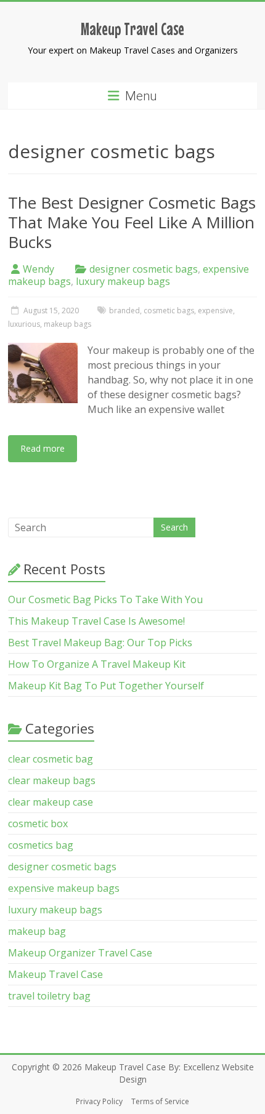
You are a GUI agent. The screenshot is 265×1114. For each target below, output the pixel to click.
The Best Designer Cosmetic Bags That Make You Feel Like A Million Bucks (132, 222)
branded (124, 310)
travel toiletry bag (49, 996)
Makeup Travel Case (132, 29)
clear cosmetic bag (50, 759)
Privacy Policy (99, 1101)
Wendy (38, 269)
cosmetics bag (40, 845)
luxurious (24, 324)
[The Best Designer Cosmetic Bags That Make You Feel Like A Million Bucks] (43, 349)
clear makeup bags (52, 780)
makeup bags (67, 324)
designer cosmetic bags (143, 269)
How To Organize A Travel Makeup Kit (97, 664)
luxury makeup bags (123, 281)
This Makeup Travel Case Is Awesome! (96, 621)
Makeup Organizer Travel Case (80, 953)
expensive (215, 310)
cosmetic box (38, 823)
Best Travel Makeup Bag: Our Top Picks (100, 642)
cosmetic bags (169, 310)
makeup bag (37, 931)
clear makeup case (50, 802)
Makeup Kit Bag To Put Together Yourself (106, 685)
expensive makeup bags (64, 888)
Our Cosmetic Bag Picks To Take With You (105, 599)
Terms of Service (160, 1101)
